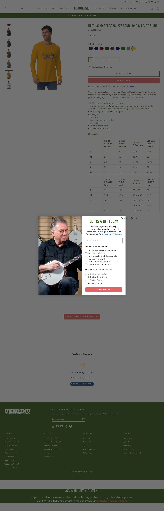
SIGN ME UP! (103, 289)
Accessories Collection (112, 234)
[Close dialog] (122, 218)
